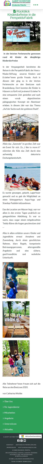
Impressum (11, 447)
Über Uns (8, 401)
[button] (35, 4)
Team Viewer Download (21, 461)
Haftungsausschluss (27, 447)
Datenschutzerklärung (26, 444)
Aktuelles (8, 429)
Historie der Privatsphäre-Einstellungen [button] (21, 455)
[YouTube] (25, 440)
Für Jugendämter (12, 407)
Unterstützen (10, 424)
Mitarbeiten (9, 413)
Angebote (8, 418)
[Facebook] (18, 440)
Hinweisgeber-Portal (21, 450)
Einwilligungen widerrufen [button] (21, 459)
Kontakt (9, 444)
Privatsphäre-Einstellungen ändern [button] (21, 452)
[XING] (21, 440)
